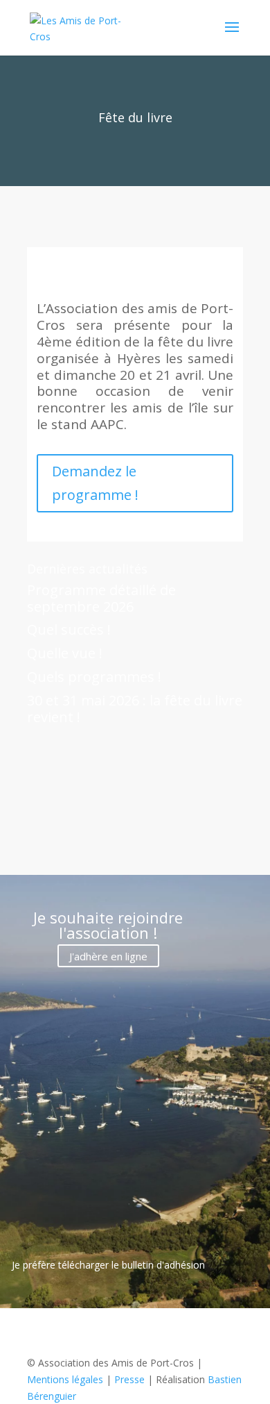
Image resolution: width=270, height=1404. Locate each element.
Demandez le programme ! (95, 483)
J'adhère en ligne (108, 955)
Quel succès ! (69, 629)
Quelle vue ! (64, 653)
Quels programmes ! (94, 676)
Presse (129, 1379)
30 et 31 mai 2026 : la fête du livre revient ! (134, 708)
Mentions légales (65, 1379)
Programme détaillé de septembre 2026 (101, 598)
